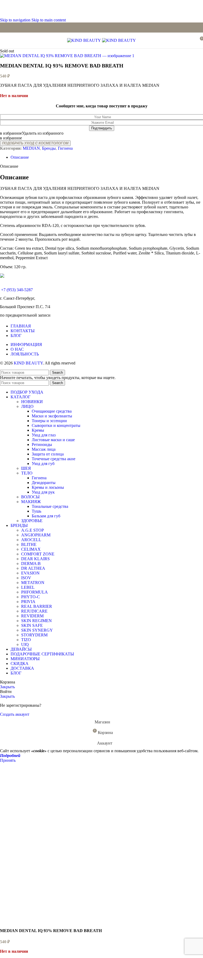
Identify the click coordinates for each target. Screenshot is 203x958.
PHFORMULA (34, 592)
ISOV (26, 578)
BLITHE (28, 544)
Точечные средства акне (53, 459)
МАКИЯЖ (31, 501)
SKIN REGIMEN (36, 620)
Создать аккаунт (14, 714)
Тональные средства (50, 506)
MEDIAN (31, 148)
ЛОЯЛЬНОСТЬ (25, 354)
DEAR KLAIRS (35, 558)
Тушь (36, 511)
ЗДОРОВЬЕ (32, 520)
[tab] (20, 157)
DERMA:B (31, 563)
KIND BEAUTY (28, 363)
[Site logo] (84, 40)
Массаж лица (44, 449)
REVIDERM (32, 616)
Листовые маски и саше (53, 439)
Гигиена (65, 148)
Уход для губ (43, 463)
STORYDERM (34, 635)
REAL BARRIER (36, 606)
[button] (31, 133)
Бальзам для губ (46, 516)
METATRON (32, 582)
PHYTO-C (30, 597)
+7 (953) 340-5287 (17, 290)
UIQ (25, 644)
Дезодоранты (44, 482)
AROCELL (31, 539)
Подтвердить (101, 128)
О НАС (17, 349)
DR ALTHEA (33, 568)
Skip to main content (48, 20)
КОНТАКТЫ (23, 331)
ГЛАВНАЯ (21, 326)
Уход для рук (43, 492)
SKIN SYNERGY (37, 630)
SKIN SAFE (32, 625)
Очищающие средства (52, 411)
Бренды (49, 148)
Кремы (38, 430)
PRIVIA (28, 601)
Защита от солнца (48, 454)
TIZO (26, 639)
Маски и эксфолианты (52, 416)
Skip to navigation (15, 20)
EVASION (30, 573)
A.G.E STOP (32, 530)
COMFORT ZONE (37, 554)
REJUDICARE (34, 611)
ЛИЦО (27, 406)
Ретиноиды (42, 444)
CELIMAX (31, 549)
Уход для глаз (44, 435)
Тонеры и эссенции (49, 420)
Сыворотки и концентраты (56, 425)
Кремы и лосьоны (48, 487)
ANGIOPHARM (35, 535)
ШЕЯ (26, 468)
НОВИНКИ (32, 401)
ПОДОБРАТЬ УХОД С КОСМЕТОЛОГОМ (35, 143)
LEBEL (28, 587)
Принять (8, 760)
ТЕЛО (27, 473)
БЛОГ (16, 335)
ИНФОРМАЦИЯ (26, 344)
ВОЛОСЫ (30, 497)
